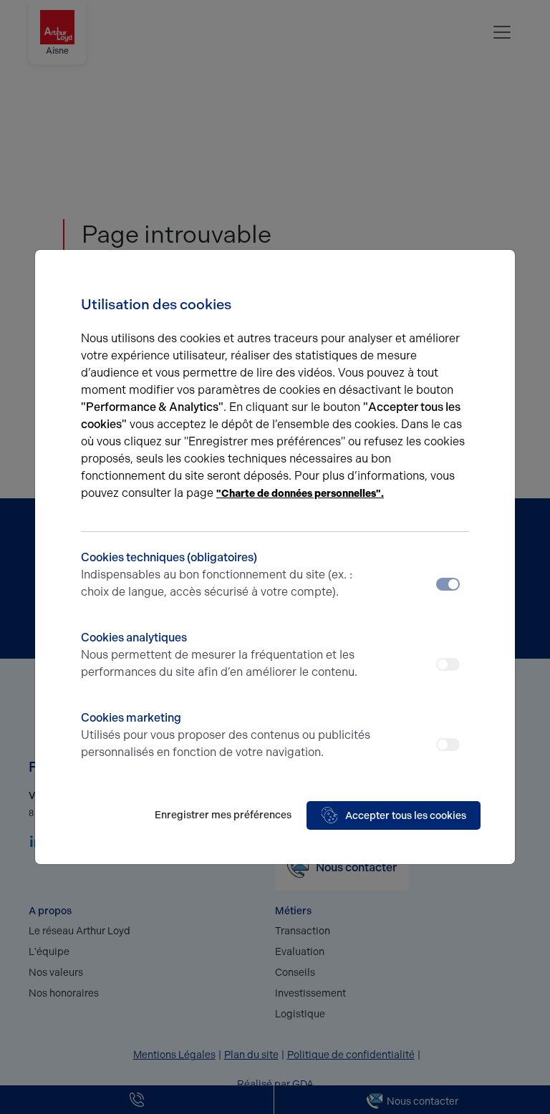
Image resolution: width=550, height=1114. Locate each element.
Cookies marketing (225, 735)
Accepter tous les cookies (405, 816)
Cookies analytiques (219, 655)
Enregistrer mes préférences (223, 815)
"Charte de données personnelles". (300, 494)
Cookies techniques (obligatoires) (216, 575)
